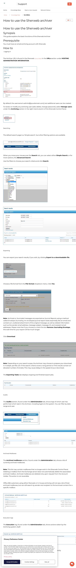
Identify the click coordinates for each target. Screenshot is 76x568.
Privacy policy (8, 556)
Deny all (47, 562)
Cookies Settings (29, 562)
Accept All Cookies (12, 562)
